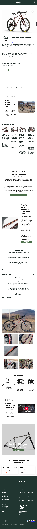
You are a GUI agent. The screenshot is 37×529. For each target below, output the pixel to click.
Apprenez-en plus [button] (21, 514)
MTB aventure (4, 492)
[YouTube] (25, 481)
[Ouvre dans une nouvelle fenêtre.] (6, 472)
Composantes (5, 271)
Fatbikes (3, 495)
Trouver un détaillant (30, 492)
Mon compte (29, 501)
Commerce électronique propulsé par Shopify (18, 524)
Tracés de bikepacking (22, 492)
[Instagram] (22, 481)
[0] (34, 2)
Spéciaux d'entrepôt (5, 496)
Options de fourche (4, 75)
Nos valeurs (20, 491)
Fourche (4, 269)
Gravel (3, 491)
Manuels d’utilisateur (6, 274)
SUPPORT (29, 489)
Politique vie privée (30, 499)
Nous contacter (30, 491)
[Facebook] (20, 481)
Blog (19, 496)
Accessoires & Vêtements (5, 499)
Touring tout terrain (4, 493)
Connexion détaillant (30, 500)
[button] (26, 242)
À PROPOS (21, 489)
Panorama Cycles (4, 6)
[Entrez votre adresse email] (17, 486)
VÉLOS (3, 489)
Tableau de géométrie (6, 297)
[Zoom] (32, 11)
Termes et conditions (30, 497)
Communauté (21, 497)
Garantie (29, 496)
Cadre (3, 266)
